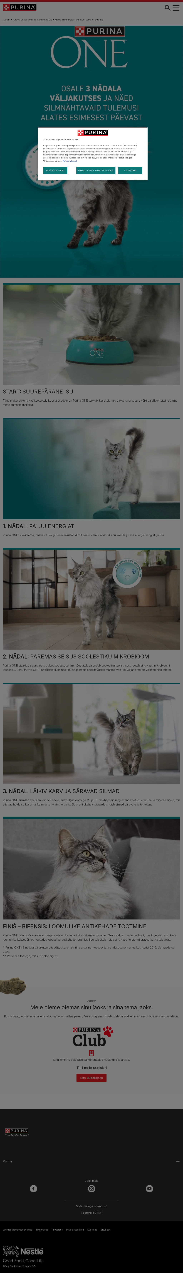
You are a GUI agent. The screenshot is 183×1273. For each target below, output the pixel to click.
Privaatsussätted (55, 170)
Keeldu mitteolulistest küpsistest (96, 170)
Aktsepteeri (130, 170)
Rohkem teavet (70, 161)
